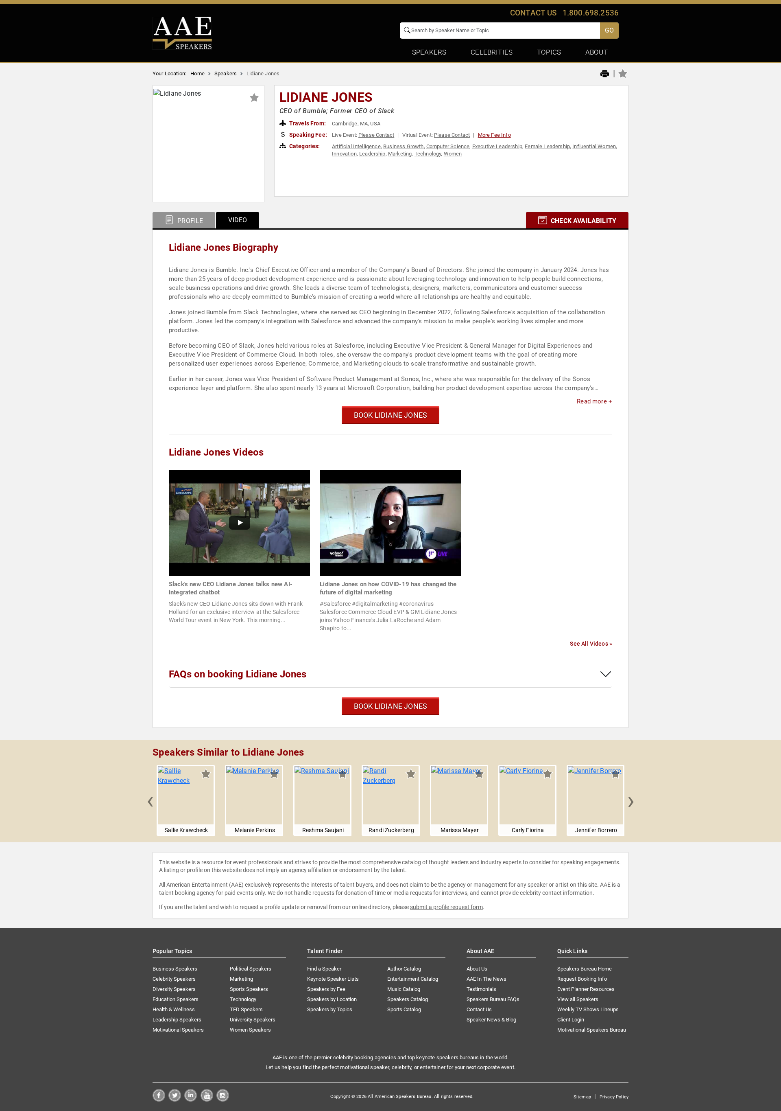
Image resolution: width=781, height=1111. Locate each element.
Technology (427, 154)
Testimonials (481, 989)
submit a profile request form (446, 907)
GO (609, 30)
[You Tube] (207, 1099)
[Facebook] (159, 1099)
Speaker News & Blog (491, 1020)
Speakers (225, 73)
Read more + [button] (594, 401)
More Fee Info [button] (494, 135)
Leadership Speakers (177, 1020)
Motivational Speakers (178, 1030)
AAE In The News (486, 979)
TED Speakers (246, 1009)
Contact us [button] (533, 13)
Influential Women (594, 146)
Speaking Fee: (307, 134)
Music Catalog (403, 989)
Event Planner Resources (586, 989)
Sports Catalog (404, 1009)
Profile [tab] (189, 221)
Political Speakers (250, 969)
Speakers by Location (332, 999)
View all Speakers (577, 999)
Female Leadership (547, 146)
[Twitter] (174, 1099)
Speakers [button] (429, 52)
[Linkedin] (190, 1099)
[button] (150, 800)
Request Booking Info (582, 979)
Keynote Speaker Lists (333, 979)
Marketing (400, 154)
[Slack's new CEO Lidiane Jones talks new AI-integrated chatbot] (239, 522)
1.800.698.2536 (591, 13)
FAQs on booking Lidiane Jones (237, 674)
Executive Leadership (497, 146)
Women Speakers (250, 1030)
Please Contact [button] (376, 135)
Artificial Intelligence (356, 146)
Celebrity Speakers (174, 979)
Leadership (372, 154)
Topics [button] (549, 52)
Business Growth (403, 146)
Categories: (304, 146)
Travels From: (307, 123)
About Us (477, 969)
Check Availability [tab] (582, 221)
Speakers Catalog (407, 999)
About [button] (596, 52)
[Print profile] (604, 74)
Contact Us (479, 1009)
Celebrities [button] (492, 52)
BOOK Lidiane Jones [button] (390, 415)
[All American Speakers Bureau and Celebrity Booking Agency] (182, 32)
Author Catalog (404, 969)
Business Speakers (175, 969)
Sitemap (582, 1097)
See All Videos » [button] (591, 643)
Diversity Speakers (174, 989)
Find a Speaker (324, 969)
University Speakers (252, 1020)
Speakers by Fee (326, 989)
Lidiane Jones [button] (326, 97)
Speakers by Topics (329, 1009)
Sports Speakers (249, 989)
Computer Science (448, 146)
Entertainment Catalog (412, 979)
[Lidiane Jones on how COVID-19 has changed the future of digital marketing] (390, 522)
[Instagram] (222, 1099)
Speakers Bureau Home (584, 969)
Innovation (344, 154)
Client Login (570, 1020)
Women (453, 154)
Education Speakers (176, 999)
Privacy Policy (614, 1097)
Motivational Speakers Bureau (591, 1030)
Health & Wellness (174, 1009)
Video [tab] (237, 220)
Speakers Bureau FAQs (493, 999)
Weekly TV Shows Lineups (588, 1009)
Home (197, 73)
